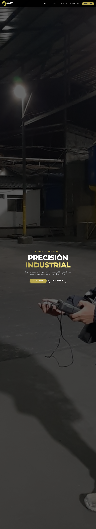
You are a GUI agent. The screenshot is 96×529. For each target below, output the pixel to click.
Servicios (64, 3)
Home (45, 3)
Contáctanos (88, 3)
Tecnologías (74, 3)
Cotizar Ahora (38, 280)
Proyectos (54, 3)
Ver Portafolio (57, 280)
